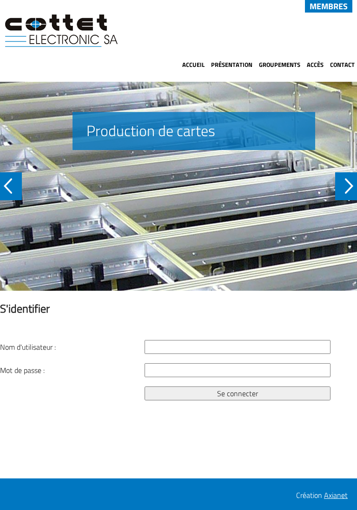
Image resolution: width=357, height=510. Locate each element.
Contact (342, 64)
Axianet (336, 495)
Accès (315, 64)
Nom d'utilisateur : (28, 347)
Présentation (231, 64)
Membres (329, 6)
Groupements (279, 64)
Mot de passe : (22, 370)
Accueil (193, 64)
